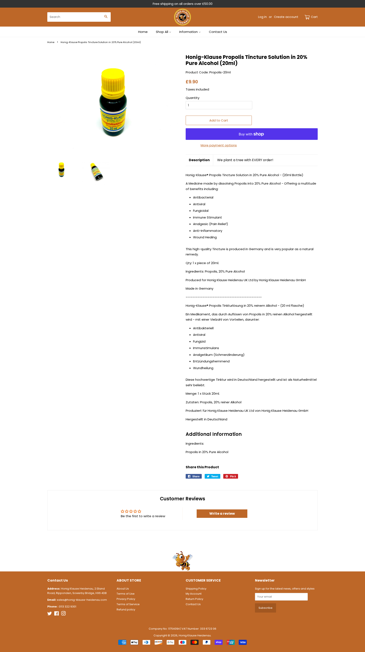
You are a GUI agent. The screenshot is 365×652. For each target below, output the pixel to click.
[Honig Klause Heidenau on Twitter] (49, 614)
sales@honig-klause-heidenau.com (82, 600)
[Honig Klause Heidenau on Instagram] (63, 614)
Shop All (162, 32)
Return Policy (194, 599)
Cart (314, 17)
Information (189, 32)
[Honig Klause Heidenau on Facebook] (56, 614)
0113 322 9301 (67, 606)
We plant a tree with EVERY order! (245, 160)
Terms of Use (126, 593)
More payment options (219, 145)
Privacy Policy (126, 599)
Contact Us (218, 32)
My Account (194, 593)
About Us (123, 588)
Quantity (192, 98)
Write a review (222, 513)
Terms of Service (128, 604)
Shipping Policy (196, 588)
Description (199, 160)
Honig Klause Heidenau (195, 635)
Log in (262, 17)
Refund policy (126, 609)
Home (143, 32)
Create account (286, 17)
